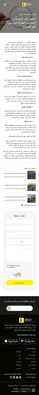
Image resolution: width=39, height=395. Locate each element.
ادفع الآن (18, 352)
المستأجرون (32, 365)
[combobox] (26, 241)
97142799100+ (31, 377)
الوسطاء (18, 365)
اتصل (34, 352)
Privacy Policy (13, 386)
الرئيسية (18, 368)
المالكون (18, 362)
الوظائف (33, 362)
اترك (19, 358)
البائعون (33, 368)
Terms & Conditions (28, 386)
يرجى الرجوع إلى (30, 358)
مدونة (19, 355)
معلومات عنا (32, 355)
